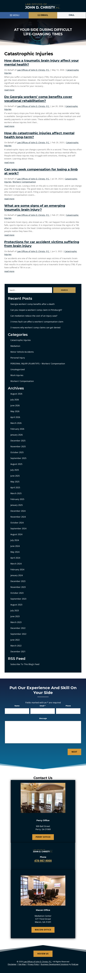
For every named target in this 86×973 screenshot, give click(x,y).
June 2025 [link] (15, 475)
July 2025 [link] (14, 470)
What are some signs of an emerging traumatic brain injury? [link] (34, 207)
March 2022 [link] (16, 645)
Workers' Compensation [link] (24, 181)
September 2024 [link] (18, 528)
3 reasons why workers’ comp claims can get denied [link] (35, 327)
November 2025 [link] (18, 446)
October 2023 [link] (17, 593)
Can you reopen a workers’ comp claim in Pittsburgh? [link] (36, 310)
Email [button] (44, 15)
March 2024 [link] (16, 563)
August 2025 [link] (16, 464)
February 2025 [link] (17, 499)
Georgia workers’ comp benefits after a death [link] (32, 304)
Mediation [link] (15, 346)
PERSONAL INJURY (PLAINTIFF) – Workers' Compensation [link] (37, 363)
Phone (68, 706)
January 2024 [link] (16, 575)
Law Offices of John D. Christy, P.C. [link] (33, 70)
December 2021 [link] (17, 651)
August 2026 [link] (16, 393)
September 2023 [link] (18, 598)
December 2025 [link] (17, 440)
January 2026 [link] (16, 434)
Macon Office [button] (43, 929)
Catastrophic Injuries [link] (20, 340)
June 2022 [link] (15, 639)
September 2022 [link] (18, 634)
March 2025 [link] (16, 493)
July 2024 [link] (14, 540)
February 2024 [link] (17, 569)
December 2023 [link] (17, 581)
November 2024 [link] (18, 516)
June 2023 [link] (15, 616)
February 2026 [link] (17, 429)
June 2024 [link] (15, 546)
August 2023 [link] (16, 604)
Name (17, 706)
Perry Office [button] (43, 837)
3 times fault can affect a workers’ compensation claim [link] (36, 321)
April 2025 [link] (15, 487)
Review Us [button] (43, 953)
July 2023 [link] (14, 610)
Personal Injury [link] (17, 357)
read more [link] (9, 90)
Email (42, 706)
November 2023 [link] (18, 587)
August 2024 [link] (16, 534)
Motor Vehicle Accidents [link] (22, 351)
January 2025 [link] (16, 505)
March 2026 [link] (16, 423)
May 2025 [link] (14, 481)
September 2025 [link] (18, 458)
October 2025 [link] (17, 452)
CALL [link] (71, 14)
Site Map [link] (22, 964)
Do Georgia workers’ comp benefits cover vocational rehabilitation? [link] (38, 99)
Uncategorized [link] (17, 369)
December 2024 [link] (17, 511)
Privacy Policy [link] (33, 964)
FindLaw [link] (74, 964)
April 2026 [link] (15, 417)
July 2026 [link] (14, 399)
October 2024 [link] (17, 522)
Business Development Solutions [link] (55, 964)
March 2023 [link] (16, 622)
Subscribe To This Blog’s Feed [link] (24, 664)
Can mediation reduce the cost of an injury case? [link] (33, 315)
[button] (14, 14)
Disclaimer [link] (12, 964)
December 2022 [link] (17, 628)
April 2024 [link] (15, 557)
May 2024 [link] (14, 552)
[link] (43, 6)
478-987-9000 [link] (43, 860)
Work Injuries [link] (16, 375)
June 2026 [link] (15, 405)
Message (43, 718)
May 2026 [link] (14, 411)
